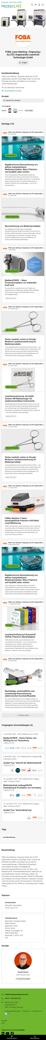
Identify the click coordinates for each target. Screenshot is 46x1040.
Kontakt (4, 1021)
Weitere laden (24, 715)
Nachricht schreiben (13, 100)
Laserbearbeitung (9, 837)
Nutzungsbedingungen (12, 1011)
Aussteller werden (12, 1038)
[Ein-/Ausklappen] (42, 4)
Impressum (26, 1011)
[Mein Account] (39, 4)
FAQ (3, 1023)
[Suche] (32, 4)
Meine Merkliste (34, 1038)
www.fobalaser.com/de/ (13, 91)
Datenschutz (37, 1011)
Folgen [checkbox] (24, 63)
